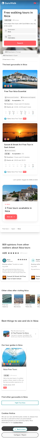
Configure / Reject (20, 435)
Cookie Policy (18, 422)
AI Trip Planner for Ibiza (20, 333)
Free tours (5, 229)
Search (20, 43)
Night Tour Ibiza (20, 403)
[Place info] (35, 20)
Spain (13, 229)
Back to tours (21, 429)
